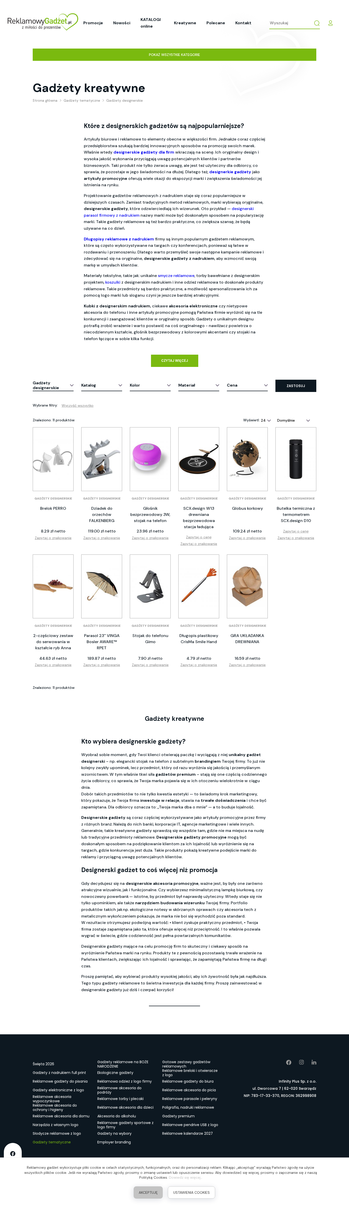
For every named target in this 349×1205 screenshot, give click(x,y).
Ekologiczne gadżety (115, 1072)
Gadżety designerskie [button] (46, 385)
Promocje (93, 23)
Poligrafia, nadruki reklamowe (188, 1107)
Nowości (121, 23)
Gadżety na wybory (114, 1133)
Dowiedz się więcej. (185, 1177)
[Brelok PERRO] (53, 459)
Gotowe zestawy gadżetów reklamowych (186, 1064)
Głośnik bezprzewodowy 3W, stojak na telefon (150, 514)
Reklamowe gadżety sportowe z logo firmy (125, 1125)
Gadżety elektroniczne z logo (58, 1090)
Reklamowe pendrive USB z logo (190, 1124)
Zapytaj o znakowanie (53, 538)
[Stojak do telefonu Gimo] (150, 586)
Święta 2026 (43, 1064)
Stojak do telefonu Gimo (150, 638)
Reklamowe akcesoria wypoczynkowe (52, 1099)
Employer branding (114, 1142)
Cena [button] (232, 385)
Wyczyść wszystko (78, 405)
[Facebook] (285, 1062)
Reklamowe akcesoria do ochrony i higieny (55, 1107)
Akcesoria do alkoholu (116, 1116)
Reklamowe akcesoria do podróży (119, 1090)
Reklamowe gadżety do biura (188, 1081)
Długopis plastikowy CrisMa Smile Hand (198, 638)
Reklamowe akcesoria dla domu (61, 1116)
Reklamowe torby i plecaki (120, 1098)
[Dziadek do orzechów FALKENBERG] (101, 459)
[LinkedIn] (310, 1062)
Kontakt (243, 23)
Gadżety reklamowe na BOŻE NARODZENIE (122, 1064)
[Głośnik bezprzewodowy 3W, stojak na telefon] (150, 459)
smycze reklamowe (176, 275)
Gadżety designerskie (53, 498)
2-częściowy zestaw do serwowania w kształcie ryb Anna (53, 642)
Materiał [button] (186, 385)
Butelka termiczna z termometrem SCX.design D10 (296, 514)
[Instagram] (298, 1062)
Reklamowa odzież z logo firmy (124, 1081)
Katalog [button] (88, 385)
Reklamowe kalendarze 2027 (187, 1133)
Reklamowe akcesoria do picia (189, 1090)
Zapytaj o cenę (199, 537)
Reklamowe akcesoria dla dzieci (125, 1107)
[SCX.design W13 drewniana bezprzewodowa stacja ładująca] (198, 459)
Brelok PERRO (53, 508)
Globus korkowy (247, 508)
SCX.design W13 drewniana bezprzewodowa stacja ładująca (199, 517)
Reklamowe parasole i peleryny (189, 1098)
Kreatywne (185, 23)
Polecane (215, 23)
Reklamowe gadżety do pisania (60, 1081)
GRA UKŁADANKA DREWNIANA (247, 638)
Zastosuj (296, 386)
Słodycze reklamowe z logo (57, 1133)
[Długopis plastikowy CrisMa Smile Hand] (198, 586)
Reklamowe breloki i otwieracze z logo (190, 1073)
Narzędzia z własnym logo (55, 1124)
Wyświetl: (251, 420)
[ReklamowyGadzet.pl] (43, 22)
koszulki (112, 282)
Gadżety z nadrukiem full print (59, 1072)
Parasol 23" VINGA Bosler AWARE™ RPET (102, 642)
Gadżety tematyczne (52, 1142)
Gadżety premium (178, 1116)
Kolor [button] (135, 385)
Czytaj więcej (174, 360)
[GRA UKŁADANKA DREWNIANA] (247, 586)
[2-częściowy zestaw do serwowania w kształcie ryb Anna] (53, 586)
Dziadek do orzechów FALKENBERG (101, 514)
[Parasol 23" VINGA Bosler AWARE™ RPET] (101, 586)
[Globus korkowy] (247, 459)
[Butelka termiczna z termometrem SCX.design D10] (295, 459)
